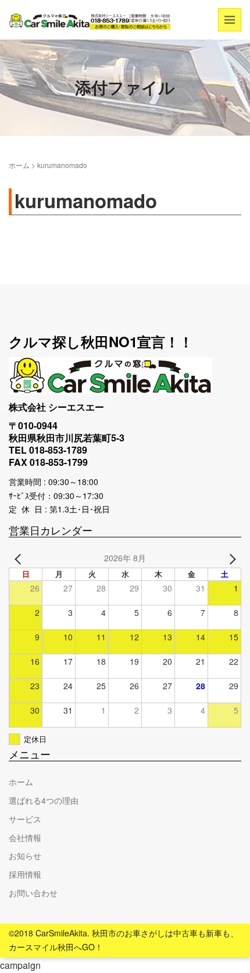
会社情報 (25, 837)
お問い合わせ (33, 893)
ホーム (19, 165)
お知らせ (25, 855)
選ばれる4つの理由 (43, 800)
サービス (25, 819)
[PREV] (20, 558)
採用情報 (25, 874)
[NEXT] (230, 558)
